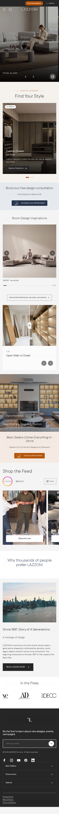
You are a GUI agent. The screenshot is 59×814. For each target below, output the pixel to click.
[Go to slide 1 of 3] (27, 177)
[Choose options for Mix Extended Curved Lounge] (54, 531)
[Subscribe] (51, 743)
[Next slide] (50, 363)
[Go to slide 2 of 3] (30, 177)
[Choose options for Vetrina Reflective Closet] (9, 531)
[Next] (33, 77)
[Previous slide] (43, 363)
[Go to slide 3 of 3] (32, 177)
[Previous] (26, 77)
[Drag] (29, 325)
